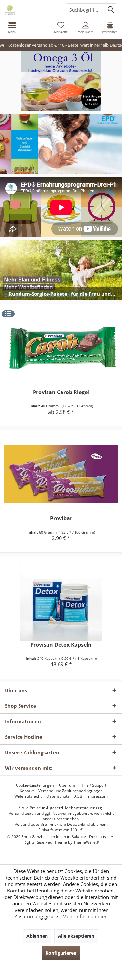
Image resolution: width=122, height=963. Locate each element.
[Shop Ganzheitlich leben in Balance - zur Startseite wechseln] (30, 9)
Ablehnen (37, 936)
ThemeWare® (86, 842)
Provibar (61, 518)
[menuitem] (12, 27)
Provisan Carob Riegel (61, 392)
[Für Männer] (61, 270)
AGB (78, 796)
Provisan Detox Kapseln (61, 644)
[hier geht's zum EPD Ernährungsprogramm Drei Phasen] (61, 144)
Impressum (97, 796)
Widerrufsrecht (28, 796)
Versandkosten (22, 813)
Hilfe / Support (93, 785)
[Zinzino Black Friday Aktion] (61, 81)
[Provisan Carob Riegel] (61, 347)
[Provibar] (61, 474)
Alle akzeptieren (76, 936)
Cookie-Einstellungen (35, 785)
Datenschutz (58, 796)
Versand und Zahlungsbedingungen (70, 790)
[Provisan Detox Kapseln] (61, 600)
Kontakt (27, 790)
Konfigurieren (61, 953)
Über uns (67, 785)
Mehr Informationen (85, 916)
